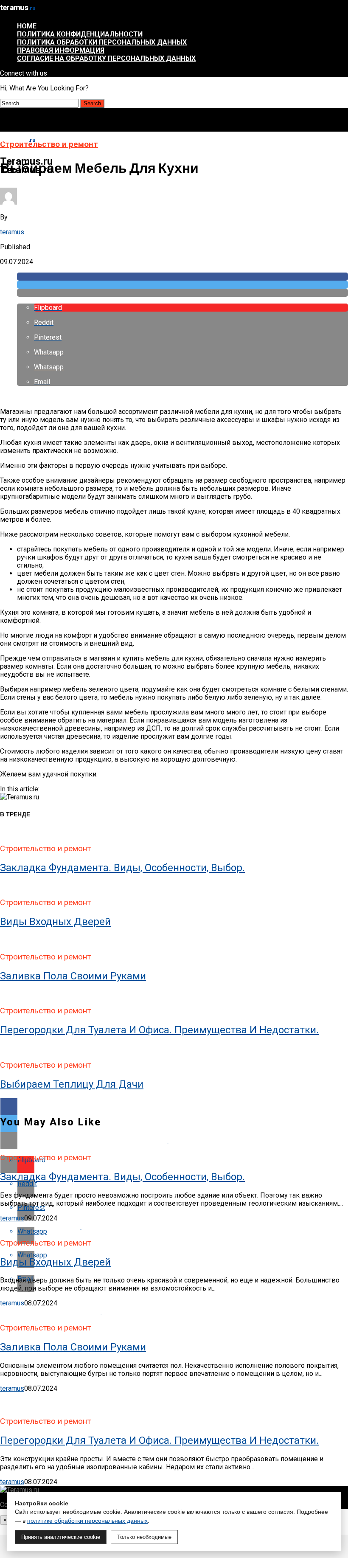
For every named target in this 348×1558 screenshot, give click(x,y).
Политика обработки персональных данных (102, 42)
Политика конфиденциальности (80, 34)
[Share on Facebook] (182, 277)
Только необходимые (144, 1537)
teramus (12, 232)
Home (26, 26)
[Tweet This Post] (182, 285)
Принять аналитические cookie (60, 1537)
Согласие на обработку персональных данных (106, 58)
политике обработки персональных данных (87, 1520)
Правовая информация (60, 50)
